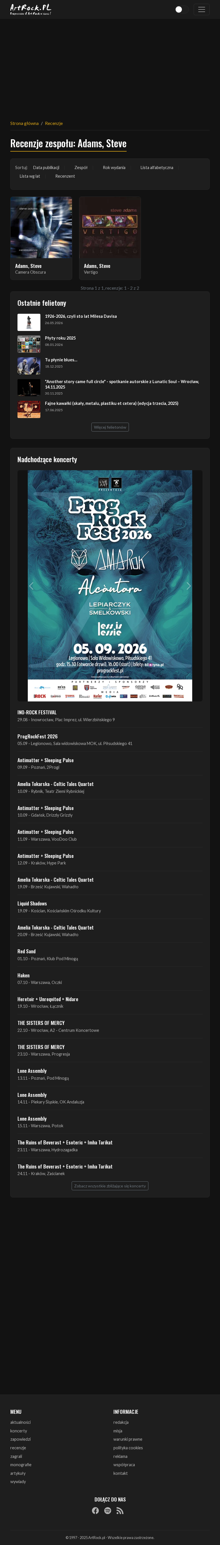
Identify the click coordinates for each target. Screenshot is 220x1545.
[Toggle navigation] (202, 9)
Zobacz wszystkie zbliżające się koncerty (110, 1185)
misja (117, 1430)
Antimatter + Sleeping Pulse (45, 760)
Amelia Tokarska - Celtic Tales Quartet (55, 783)
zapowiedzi (20, 1439)
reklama (120, 1456)
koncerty (18, 1430)
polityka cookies (128, 1447)
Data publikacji (46, 167)
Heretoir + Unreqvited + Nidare (47, 999)
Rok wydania (114, 167)
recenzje (18, 1447)
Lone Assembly (32, 1070)
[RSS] (120, 1510)
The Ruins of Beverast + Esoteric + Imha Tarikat (65, 1142)
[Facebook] (95, 1510)
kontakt (120, 1473)
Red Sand (26, 951)
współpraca (124, 1464)
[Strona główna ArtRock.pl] (31, 9)
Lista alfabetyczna (157, 167)
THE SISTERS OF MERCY (40, 1022)
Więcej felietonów (110, 427)
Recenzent (65, 176)
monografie (21, 1464)
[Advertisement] (110, 66)
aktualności (20, 1422)
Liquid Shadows (32, 903)
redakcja (121, 1422)
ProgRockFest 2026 (37, 736)
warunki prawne (127, 1439)
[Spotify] (107, 1510)
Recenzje (54, 123)
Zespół (81, 167)
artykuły (17, 1473)
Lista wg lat (30, 176)
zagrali (16, 1456)
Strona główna (24, 123)
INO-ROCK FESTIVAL (37, 712)
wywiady (18, 1481)
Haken (23, 975)
